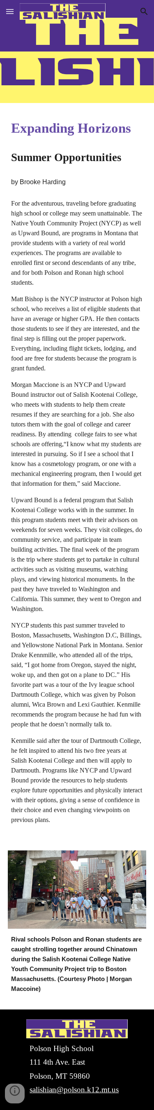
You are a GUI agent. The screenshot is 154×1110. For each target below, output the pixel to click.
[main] (77, 128)
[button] (10, 11)
